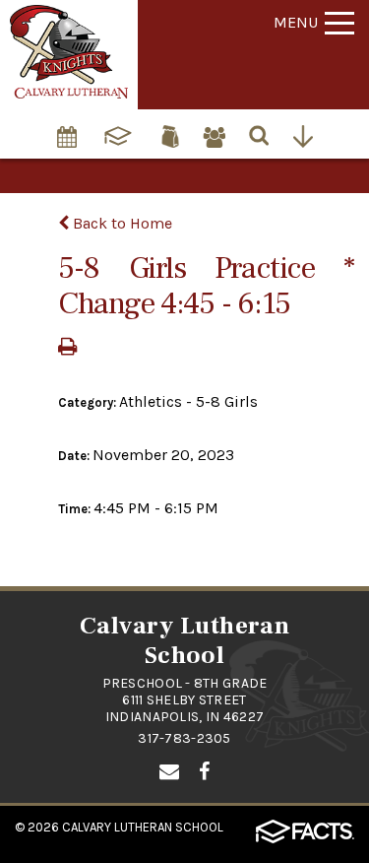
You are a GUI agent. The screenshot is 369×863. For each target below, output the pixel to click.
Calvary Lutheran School (142, 827)
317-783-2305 (184, 738)
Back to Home (120, 223)
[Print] (67, 348)
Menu (296, 22)
